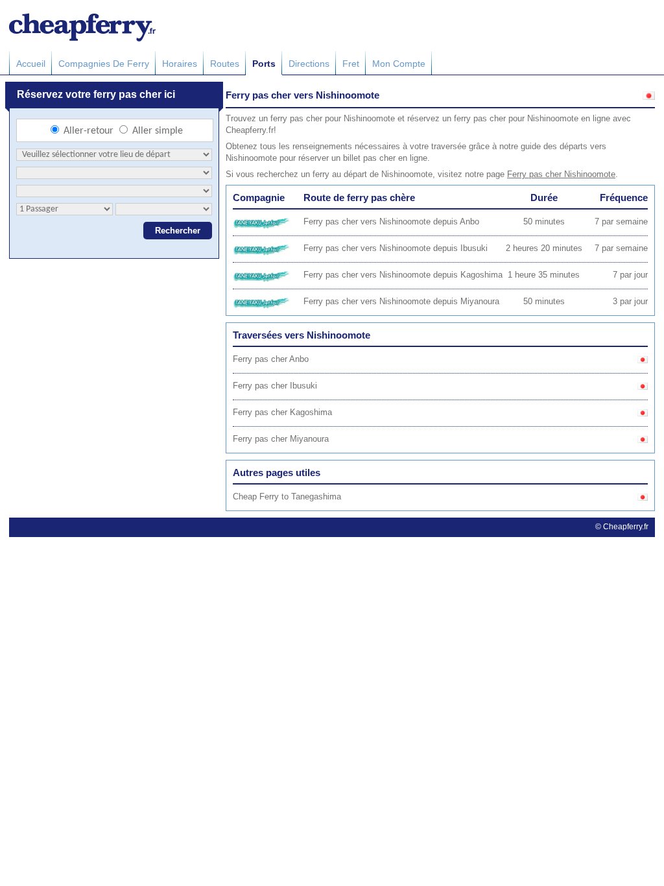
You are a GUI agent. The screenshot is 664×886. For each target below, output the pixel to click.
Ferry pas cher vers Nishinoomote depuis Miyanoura (401, 301)
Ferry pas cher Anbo (271, 359)
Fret (350, 63)
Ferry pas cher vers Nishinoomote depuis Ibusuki (395, 248)
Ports (264, 63)
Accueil (30, 63)
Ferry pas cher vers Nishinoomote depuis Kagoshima (403, 275)
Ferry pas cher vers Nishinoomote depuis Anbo (391, 221)
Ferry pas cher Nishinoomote (561, 174)
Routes (224, 63)
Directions (309, 63)
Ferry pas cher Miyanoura (281, 439)
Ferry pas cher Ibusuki (275, 385)
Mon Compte (398, 63)
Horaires (179, 63)
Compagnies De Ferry (103, 63)
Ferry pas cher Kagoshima (282, 412)
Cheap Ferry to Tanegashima (287, 496)
